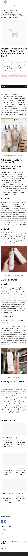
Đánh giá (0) (5, 89)
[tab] (14, 86)
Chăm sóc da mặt (13, 10)
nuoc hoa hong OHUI (19, 76)
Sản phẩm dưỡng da (7, 12)
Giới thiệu (3, 534)
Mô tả (3, 86)
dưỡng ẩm (6, 76)
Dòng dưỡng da (17, 74)
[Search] (25, 2)
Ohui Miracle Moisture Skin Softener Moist (13, 77)
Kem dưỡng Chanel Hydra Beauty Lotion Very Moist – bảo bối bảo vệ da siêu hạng (20, 470)
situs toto (3, 548)
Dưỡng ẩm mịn (23, 74)
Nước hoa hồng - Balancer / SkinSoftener (12, 14)
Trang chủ (3, 10)
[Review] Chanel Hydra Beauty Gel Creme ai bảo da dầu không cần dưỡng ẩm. (7, 470)
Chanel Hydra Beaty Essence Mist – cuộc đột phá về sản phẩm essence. (20, 496)
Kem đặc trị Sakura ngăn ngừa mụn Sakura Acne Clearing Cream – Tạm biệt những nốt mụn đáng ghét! (8, 498)
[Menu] (1, 2)
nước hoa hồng (11, 76)
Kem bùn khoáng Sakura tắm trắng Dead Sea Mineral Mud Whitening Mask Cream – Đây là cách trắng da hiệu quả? (7, 442)
